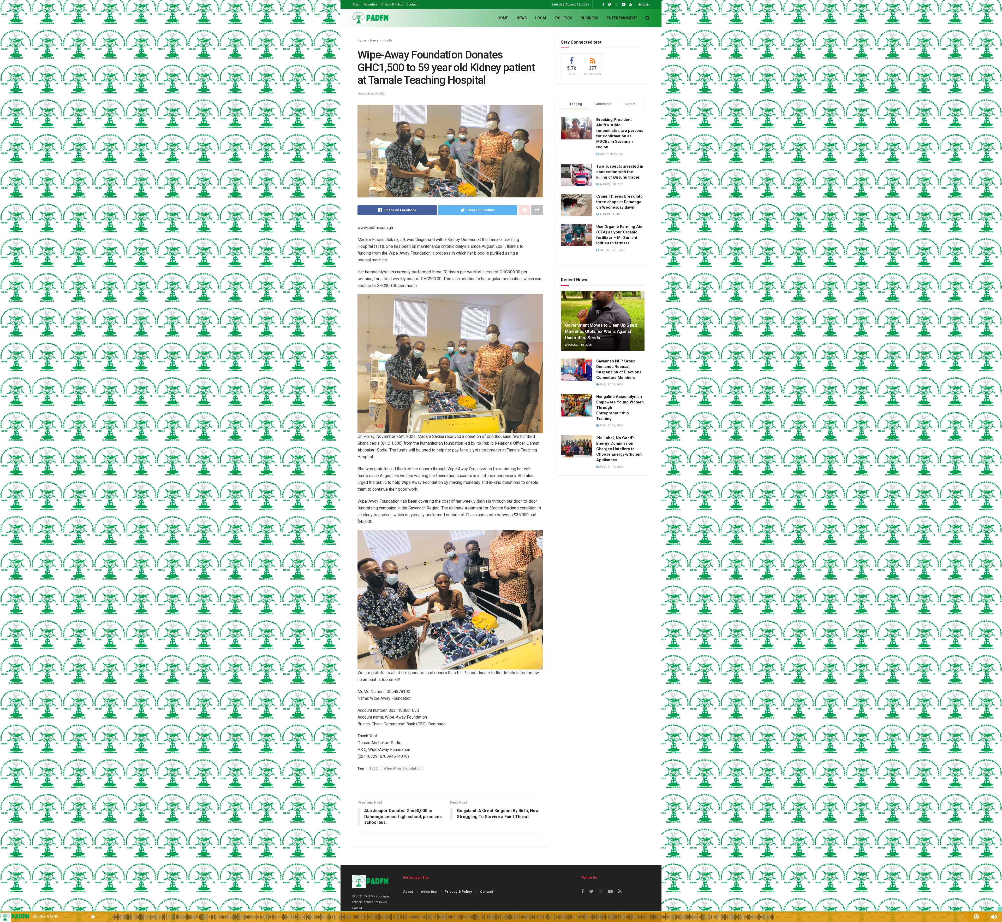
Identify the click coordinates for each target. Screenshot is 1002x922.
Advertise (371, 4)
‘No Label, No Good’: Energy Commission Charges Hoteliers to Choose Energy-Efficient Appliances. (619, 449)
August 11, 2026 (611, 466)
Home (503, 18)
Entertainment (622, 18)
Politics (563, 18)
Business (589, 18)
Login (645, 4)
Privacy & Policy (392, 4)
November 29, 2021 (371, 94)
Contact (412, 4)
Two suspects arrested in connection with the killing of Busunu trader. (619, 172)
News (522, 18)
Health (387, 40)
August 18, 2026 (579, 345)
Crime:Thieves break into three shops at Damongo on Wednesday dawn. (619, 202)
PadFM (368, 896)
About (356, 4)
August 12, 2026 (611, 384)
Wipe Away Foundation (403, 768)
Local (541, 18)
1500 (373, 768)
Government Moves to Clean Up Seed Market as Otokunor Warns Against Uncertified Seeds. (601, 331)
